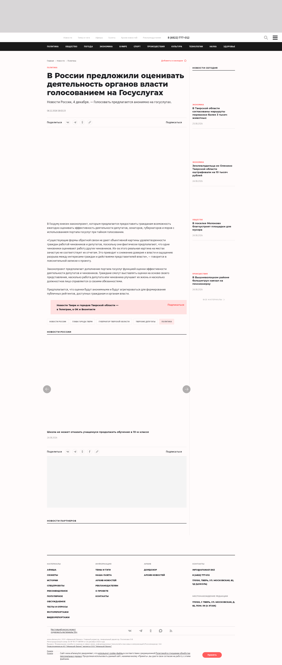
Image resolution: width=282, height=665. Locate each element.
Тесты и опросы (57, 606)
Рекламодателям (152, 37)
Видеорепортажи (58, 617)
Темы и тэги (84, 37)
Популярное (55, 596)
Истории (52, 580)
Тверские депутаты (145, 321)
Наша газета (103, 575)
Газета (111, 37)
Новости (67, 37)
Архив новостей (129, 37)
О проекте (101, 590)
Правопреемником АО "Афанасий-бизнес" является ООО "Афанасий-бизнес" (79, 646)
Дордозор (150, 569)
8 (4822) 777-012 (178, 37)
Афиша (99, 37)
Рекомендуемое (57, 590)
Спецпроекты (55, 585)
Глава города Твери (82, 321)
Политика (167, 321)
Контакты (102, 596)
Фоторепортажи (57, 612)
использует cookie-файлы (110, 653)
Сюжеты (52, 575)
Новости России (57, 321)
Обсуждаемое (56, 601)
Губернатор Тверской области (114, 321)
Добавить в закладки (172, 60)
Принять (212, 655)
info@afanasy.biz (203, 569)
